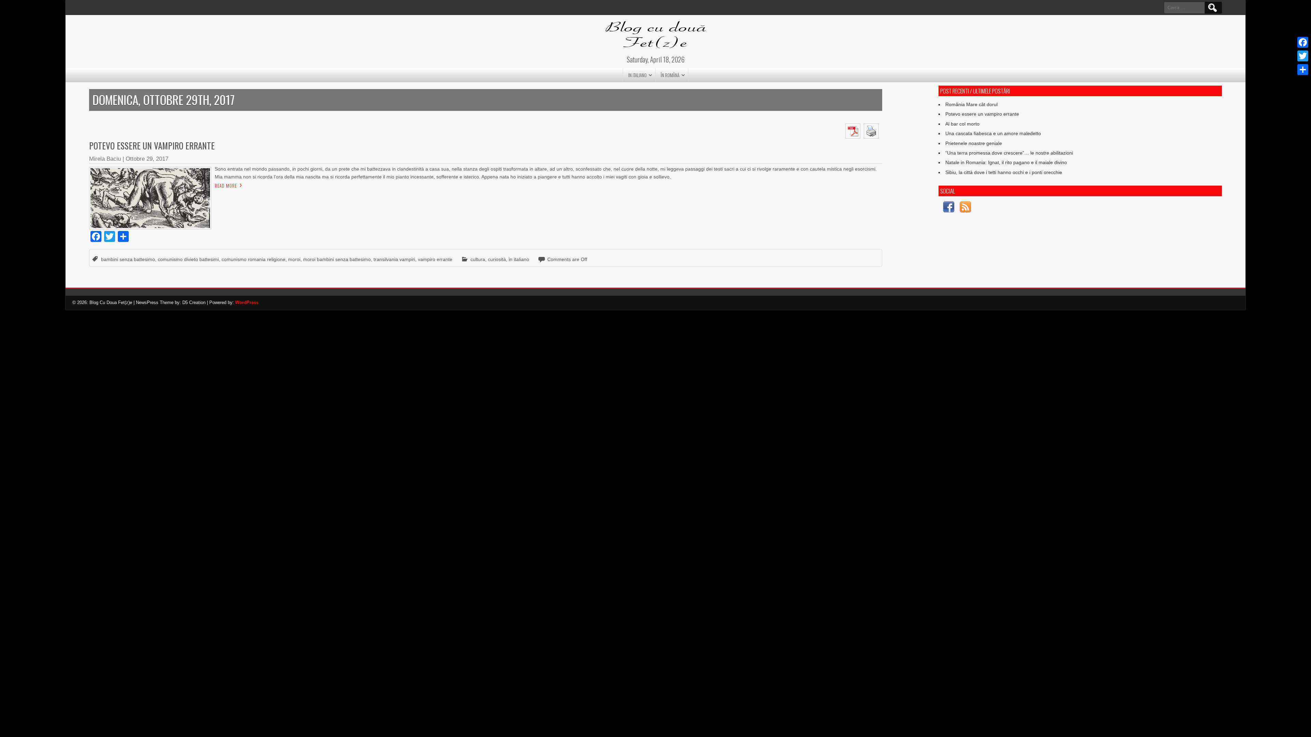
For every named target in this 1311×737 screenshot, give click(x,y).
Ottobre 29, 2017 (147, 159)
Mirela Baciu (105, 159)
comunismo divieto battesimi (188, 259)
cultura (477, 259)
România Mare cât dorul (971, 104)
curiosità (497, 259)
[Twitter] (1303, 56)
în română (670, 75)
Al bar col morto (962, 124)
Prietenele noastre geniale (973, 143)
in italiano (637, 75)
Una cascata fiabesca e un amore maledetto (993, 133)
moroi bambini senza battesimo (337, 259)
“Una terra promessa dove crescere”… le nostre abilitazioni (1009, 153)
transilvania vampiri (394, 259)
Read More (226, 185)
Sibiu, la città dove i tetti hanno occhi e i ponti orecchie (1003, 172)
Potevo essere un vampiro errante (152, 145)
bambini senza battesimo (128, 259)
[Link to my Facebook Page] (948, 208)
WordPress (246, 302)
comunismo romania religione (253, 259)
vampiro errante (435, 259)
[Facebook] (1303, 42)
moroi (294, 259)
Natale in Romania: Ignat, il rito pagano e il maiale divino (1006, 162)
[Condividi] (1303, 69)
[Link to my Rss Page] (965, 208)
